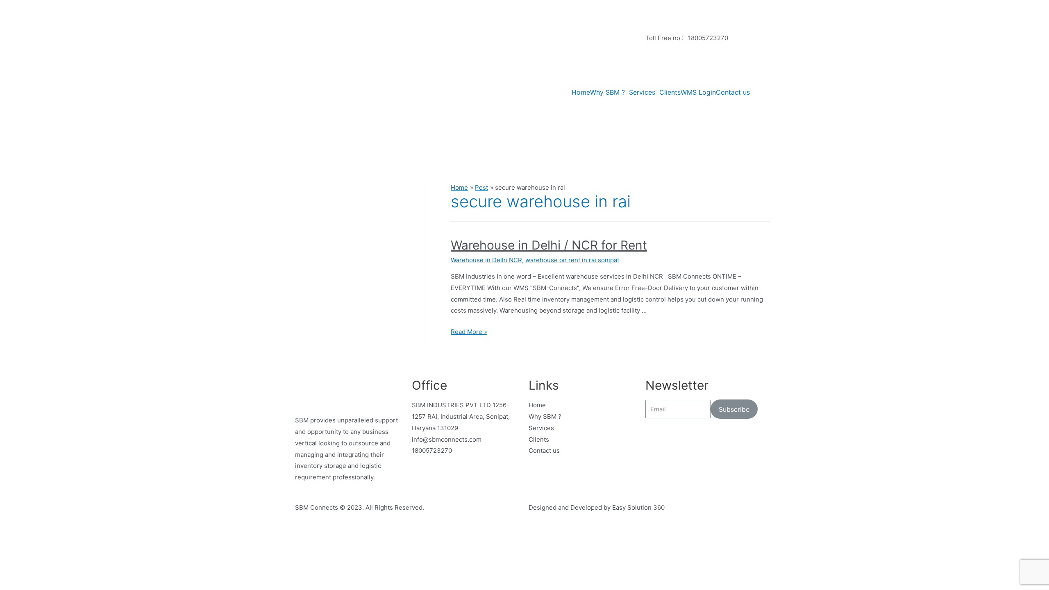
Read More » (469, 332)
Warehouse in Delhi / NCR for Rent (549, 245)
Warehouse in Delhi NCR (486, 260)
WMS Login (698, 92)
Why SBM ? (607, 92)
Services (642, 92)
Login (653, 75)
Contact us (733, 92)
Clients (670, 92)
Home (581, 92)
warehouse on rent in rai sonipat (572, 260)
